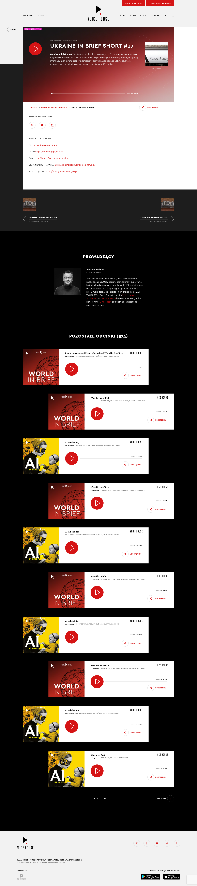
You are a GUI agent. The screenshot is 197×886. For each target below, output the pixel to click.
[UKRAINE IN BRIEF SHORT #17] (35, 48)
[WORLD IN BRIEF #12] (97, 503)
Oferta (132, 15)
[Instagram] (167, 843)
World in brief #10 (100, 665)
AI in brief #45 (72, 621)
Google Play (150, 877)
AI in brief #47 (72, 442)
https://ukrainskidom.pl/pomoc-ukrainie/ (75, 165)
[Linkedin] (177, 843)
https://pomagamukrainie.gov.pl (61, 171)
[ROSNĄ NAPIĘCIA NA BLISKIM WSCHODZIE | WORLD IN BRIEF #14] (71, 369)
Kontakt (156, 15)
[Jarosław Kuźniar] (98, 289)
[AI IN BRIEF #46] (71, 547)
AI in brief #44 (72, 710)
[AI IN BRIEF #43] (97, 770)
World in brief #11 (100, 576)
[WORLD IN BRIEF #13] (97, 413)
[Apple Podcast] (32, 125)
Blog (122, 15)
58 (105, 798)
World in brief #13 (100, 397)
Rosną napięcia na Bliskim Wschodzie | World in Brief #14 (94, 353)
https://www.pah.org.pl (46, 145)
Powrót (14, 29)
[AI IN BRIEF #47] (71, 458)
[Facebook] (146, 843)
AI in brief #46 (72, 531)
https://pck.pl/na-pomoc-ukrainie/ (51, 158)
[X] (136, 843)
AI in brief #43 (98, 755)
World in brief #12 (100, 487)
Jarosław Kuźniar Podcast (54, 107)
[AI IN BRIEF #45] (71, 637)
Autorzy (42, 15)
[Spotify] (42, 125)
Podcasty (28, 15)
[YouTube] (157, 843)
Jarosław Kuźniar (69, 40)
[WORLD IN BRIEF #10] (97, 681)
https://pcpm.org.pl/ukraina (49, 152)
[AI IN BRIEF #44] (71, 726)
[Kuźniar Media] (21, 877)
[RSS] (52, 125)
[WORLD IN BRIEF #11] (97, 592)
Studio (144, 15)
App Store (171, 877)
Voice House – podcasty (98, 13)
